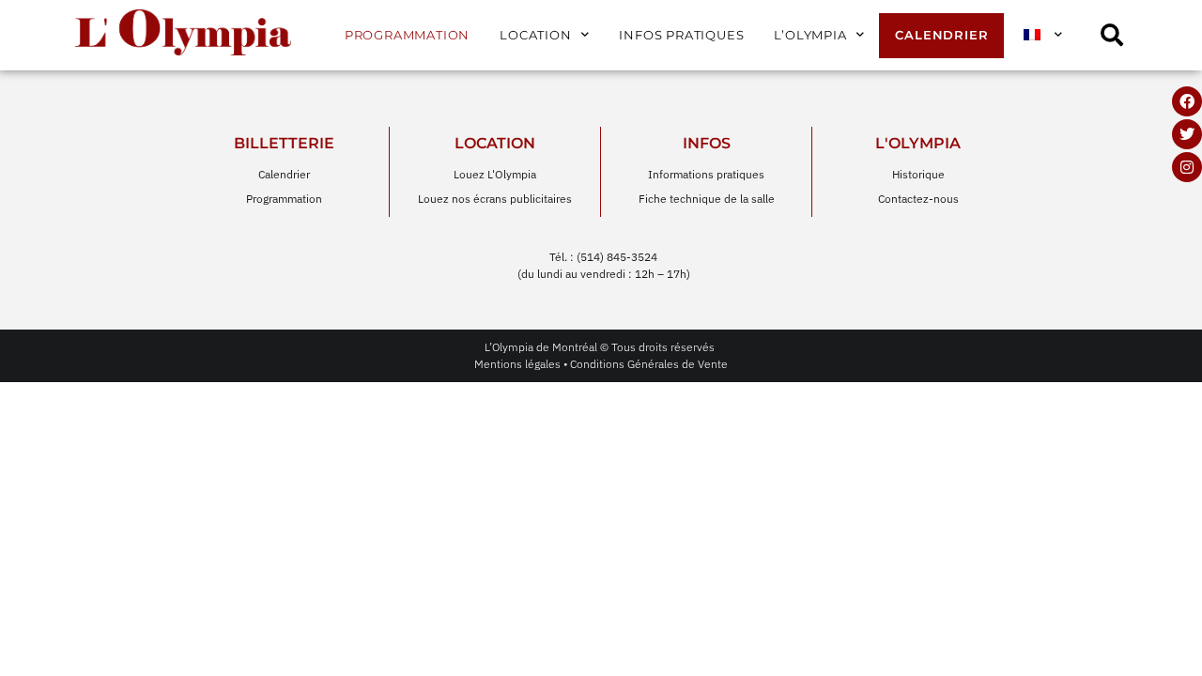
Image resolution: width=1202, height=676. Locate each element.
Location (535, 35)
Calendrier (941, 35)
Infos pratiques (681, 35)
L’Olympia (810, 35)
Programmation (407, 35)
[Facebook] (1187, 101)
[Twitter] (1187, 134)
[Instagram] (1187, 167)
